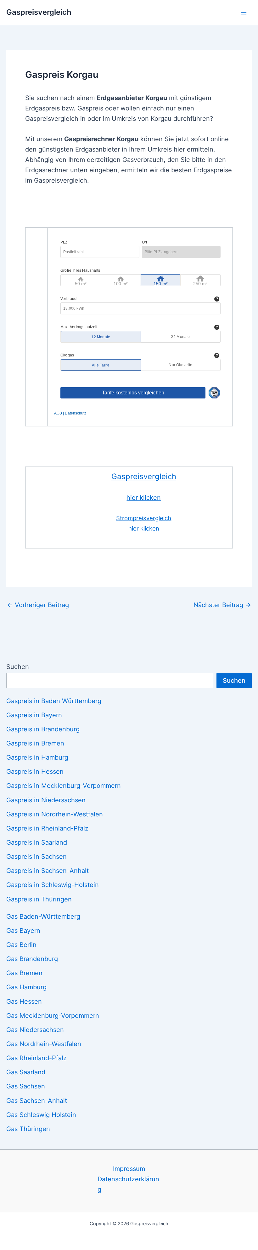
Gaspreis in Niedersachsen (46, 800)
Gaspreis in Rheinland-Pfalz (47, 828)
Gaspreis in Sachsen (36, 856)
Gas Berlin (21, 944)
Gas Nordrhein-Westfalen (43, 1044)
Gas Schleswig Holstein (41, 1115)
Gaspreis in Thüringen (39, 899)
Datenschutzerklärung (128, 1184)
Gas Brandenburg (32, 959)
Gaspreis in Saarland (36, 842)
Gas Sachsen (25, 1086)
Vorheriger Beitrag (38, 605)
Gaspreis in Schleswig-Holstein (52, 885)
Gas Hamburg (26, 987)
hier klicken (143, 497)
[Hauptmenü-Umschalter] (244, 12)
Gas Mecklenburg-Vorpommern (52, 1015)
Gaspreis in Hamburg (37, 757)
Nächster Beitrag (222, 605)
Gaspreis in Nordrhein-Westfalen (54, 814)
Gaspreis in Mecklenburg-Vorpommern (63, 785)
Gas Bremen (24, 973)
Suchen (17, 666)
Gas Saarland (25, 1072)
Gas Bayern (23, 930)
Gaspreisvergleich (38, 12)
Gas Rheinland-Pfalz (36, 1058)
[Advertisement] (139, 210)
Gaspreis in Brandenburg (43, 729)
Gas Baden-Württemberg (43, 916)
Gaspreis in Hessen (35, 771)
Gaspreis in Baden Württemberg (53, 701)
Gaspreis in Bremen (35, 743)
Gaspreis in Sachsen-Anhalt (47, 870)
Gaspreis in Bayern (34, 715)
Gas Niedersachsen (35, 1030)
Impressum (129, 1169)
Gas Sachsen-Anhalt (36, 1100)
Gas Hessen (24, 1001)
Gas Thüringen (28, 1129)
